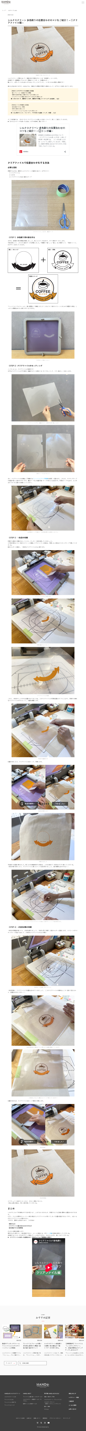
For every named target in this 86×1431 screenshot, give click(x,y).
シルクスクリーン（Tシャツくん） (53, 1399)
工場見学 (71, 1401)
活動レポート (37, 1418)
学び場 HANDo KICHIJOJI (51, 1393)
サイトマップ (66, 1418)
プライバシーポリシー (55, 1418)
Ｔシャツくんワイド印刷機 (40, 479)
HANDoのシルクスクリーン (12, 1393)
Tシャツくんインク (10, 1405)
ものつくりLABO (20, 1418)
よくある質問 (72, 1405)
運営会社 (45, 1418)
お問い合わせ (72, 1409)
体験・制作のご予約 (49, 1396)
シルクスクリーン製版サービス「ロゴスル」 (32, 1400)
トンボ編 (49, 1233)
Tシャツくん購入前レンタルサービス (32, 1396)
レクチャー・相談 (74, 1397)
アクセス (46, 1409)
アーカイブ (9, 1363)
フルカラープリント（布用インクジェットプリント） (52, 1402)
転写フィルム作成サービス (30, 1403)
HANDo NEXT (27, 1393)
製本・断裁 (47, 1406)
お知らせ (29, 1418)
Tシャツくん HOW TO (10, 1402)
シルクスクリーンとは (10, 1396)
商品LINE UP (72, 1393)
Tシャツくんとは (9, 1399)
